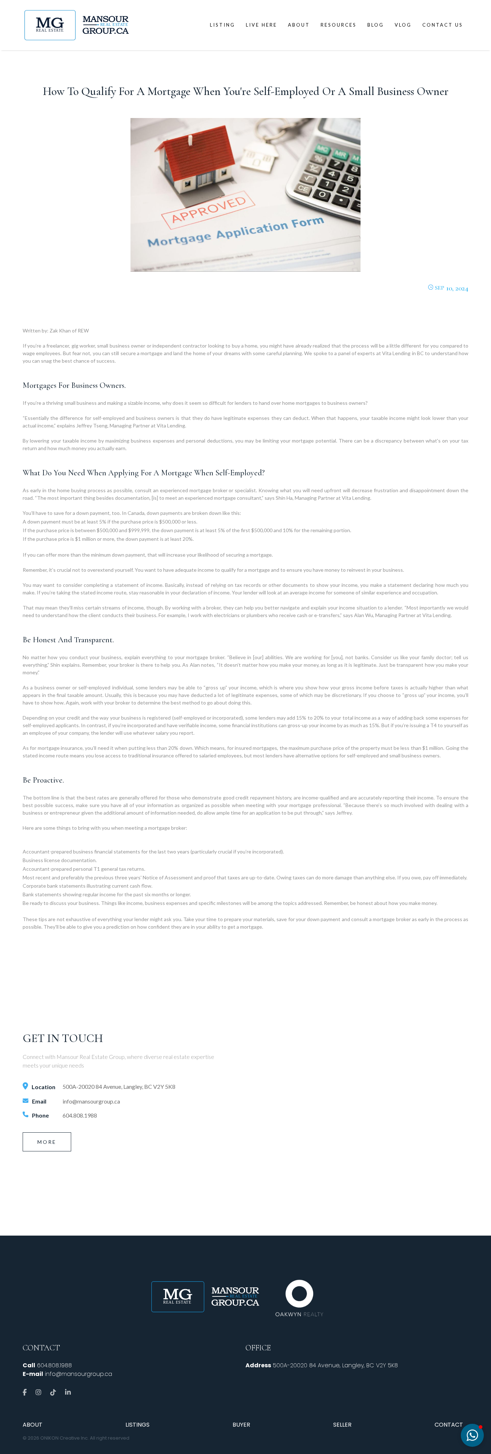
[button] (472, 1435)
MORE (46, 1142)
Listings (137, 1425)
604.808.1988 (80, 1115)
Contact (449, 1425)
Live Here (261, 25)
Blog (375, 25)
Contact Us (442, 25)
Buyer (241, 1425)
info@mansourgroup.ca (91, 1101)
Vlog (403, 25)
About (299, 25)
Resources (339, 25)
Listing (222, 25)
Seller (342, 1425)
